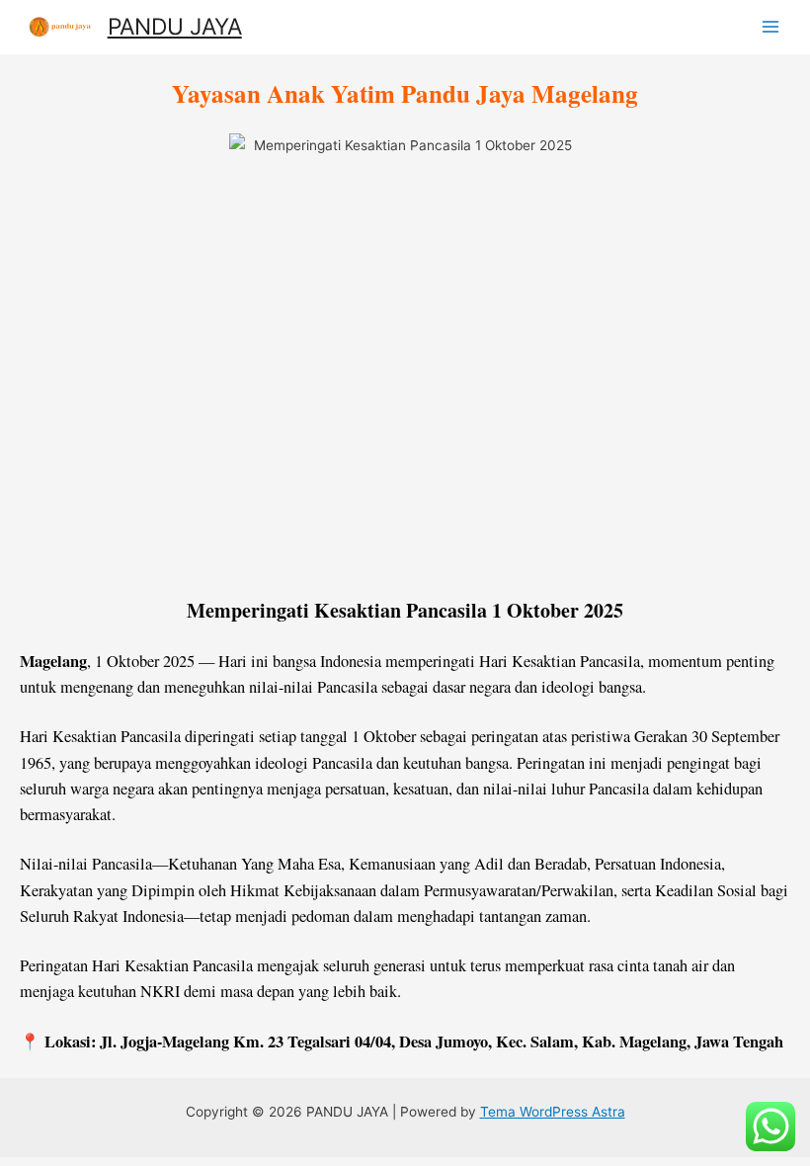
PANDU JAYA (175, 27)
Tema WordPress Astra (552, 1112)
